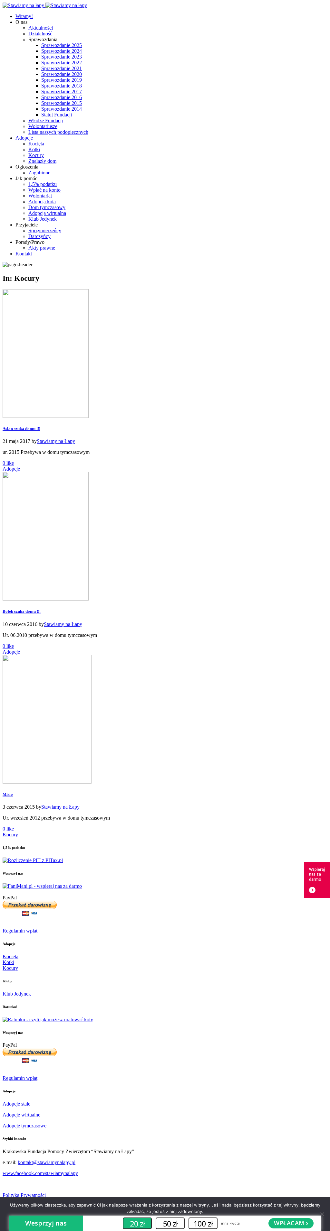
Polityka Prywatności (24, 1195)
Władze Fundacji (45, 120)
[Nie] (322, 1214)
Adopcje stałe (16, 1104)
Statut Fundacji (56, 114)
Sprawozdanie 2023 (61, 57)
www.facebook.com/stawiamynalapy (40, 1173)
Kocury (36, 155)
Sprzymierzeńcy (44, 230)
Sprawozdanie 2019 (61, 80)
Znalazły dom (42, 161)
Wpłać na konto (44, 190)
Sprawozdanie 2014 (61, 109)
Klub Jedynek (42, 219)
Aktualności (40, 28)
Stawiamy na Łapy (56, 441)
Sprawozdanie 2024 (61, 51)
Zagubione (39, 172)
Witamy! (24, 16)
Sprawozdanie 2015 (61, 103)
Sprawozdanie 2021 (61, 68)
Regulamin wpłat (20, 930)
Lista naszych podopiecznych (58, 132)
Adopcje (24, 138)
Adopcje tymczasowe (24, 1125)
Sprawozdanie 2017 (61, 91)
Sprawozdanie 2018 (61, 85)
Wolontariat (40, 195)
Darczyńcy (39, 236)
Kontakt (23, 253)
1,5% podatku (42, 184)
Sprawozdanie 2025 (61, 45)
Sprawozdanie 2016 (61, 97)
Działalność (40, 33)
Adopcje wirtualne (21, 1114)
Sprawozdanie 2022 (61, 62)
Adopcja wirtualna (47, 213)
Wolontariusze (42, 126)
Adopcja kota (42, 201)
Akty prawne (41, 248)
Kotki (34, 149)
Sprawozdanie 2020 (61, 74)
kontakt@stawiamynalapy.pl (46, 1162)
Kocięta (36, 143)
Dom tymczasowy (46, 207)
